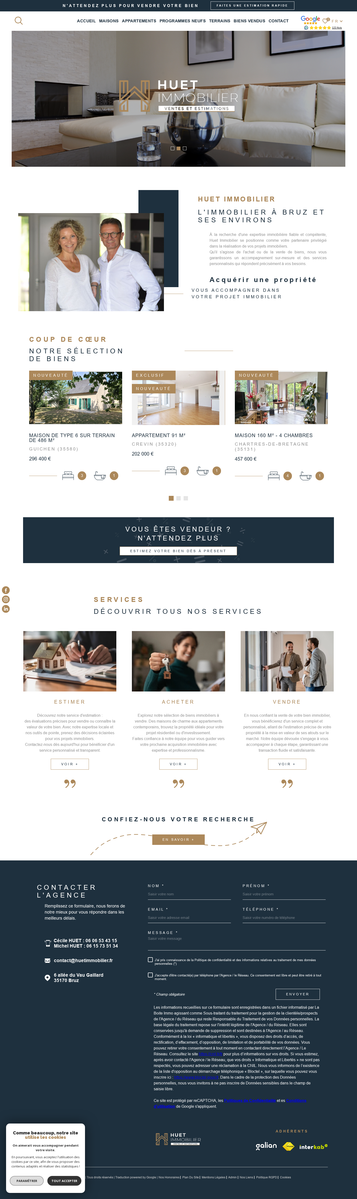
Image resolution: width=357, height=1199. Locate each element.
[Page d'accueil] (178, 1147)
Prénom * (256, 886)
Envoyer (297, 994)
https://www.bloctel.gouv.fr (196, 1077)
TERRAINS (219, 21)
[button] (172, 148)
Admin (232, 1177)
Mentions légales (213, 1177)
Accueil (86, 21)
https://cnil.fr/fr (210, 1054)
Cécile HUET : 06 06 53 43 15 (85, 940)
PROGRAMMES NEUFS (183, 21)
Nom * (156, 886)
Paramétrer (27, 1181)
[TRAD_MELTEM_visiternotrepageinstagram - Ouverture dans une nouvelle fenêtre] (6, 599)
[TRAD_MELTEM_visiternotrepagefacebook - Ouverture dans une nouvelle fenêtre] (6, 590)
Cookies (285, 1177)
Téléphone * (261, 909)
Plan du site (190, 1177)
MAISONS (109, 21)
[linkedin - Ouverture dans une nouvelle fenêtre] (6, 609)
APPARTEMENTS (139, 21)
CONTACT (279, 21)
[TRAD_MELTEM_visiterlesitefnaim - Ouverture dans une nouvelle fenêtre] (288, 1146)
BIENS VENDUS (249, 21)
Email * (158, 909)
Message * (163, 932)
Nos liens (246, 1177)
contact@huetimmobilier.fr (83, 960)
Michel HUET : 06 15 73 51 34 (86, 946)
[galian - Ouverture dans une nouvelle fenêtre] (267, 1146)
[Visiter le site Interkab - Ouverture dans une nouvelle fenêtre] (314, 1146)
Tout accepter (64, 1181)
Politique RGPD (266, 1177)
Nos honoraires (169, 1177)
